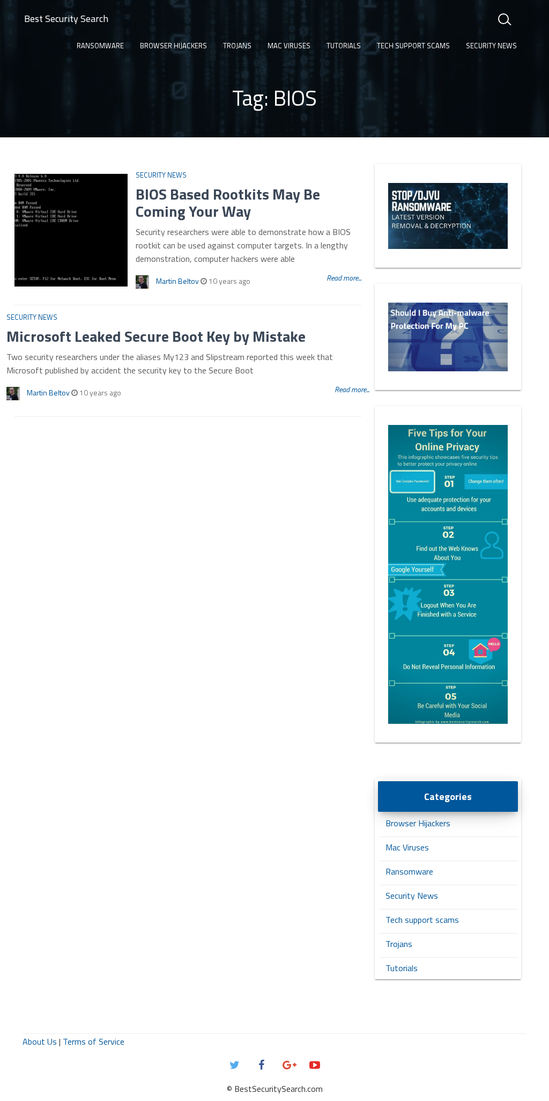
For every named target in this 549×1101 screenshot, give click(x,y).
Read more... (344, 277)
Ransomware (100, 45)
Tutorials (344, 45)
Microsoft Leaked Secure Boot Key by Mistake (156, 336)
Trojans (237, 45)
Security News (491, 45)
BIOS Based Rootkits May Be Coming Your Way (228, 202)
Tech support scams (413, 45)
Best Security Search (66, 18)
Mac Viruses (289, 45)
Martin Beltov (177, 281)
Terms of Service (93, 1041)
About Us (40, 1041)
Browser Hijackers (173, 45)
